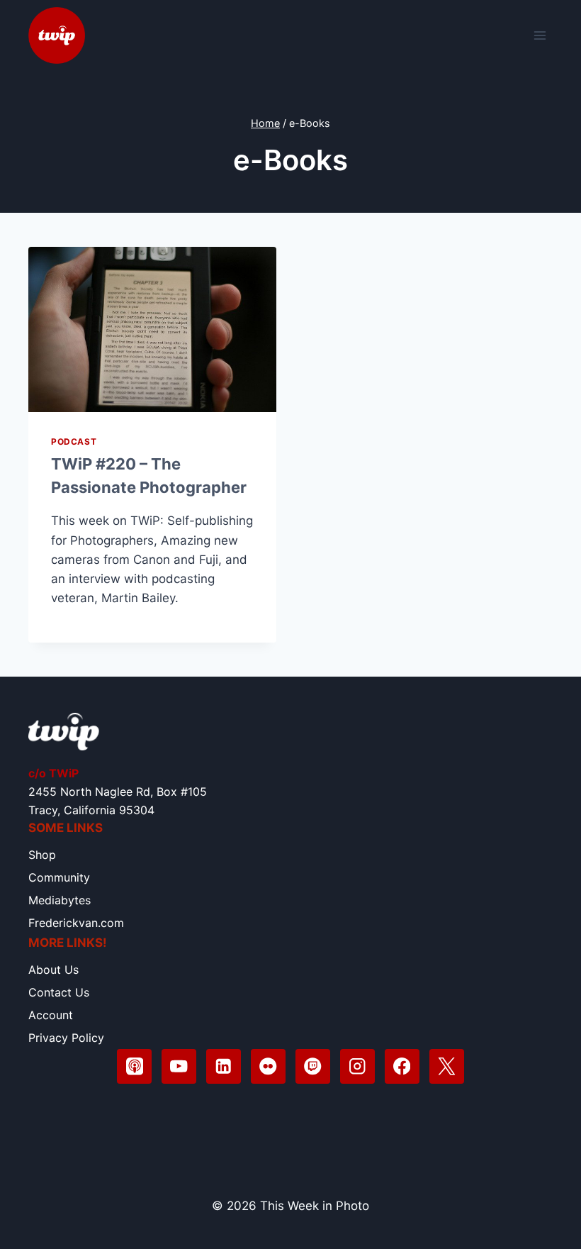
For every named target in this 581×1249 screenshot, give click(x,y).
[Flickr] (268, 1066)
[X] (446, 1066)
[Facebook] (402, 1066)
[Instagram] (357, 1066)
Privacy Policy (66, 1038)
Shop (42, 855)
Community (59, 877)
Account (50, 1015)
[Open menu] (539, 35)
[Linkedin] (223, 1066)
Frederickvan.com (76, 923)
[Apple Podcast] (134, 1066)
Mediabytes (59, 900)
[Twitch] (312, 1066)
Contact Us (58, 992)
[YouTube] (179, 1066)
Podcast (73, 441)
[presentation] (152, 329)
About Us (53, 969)
